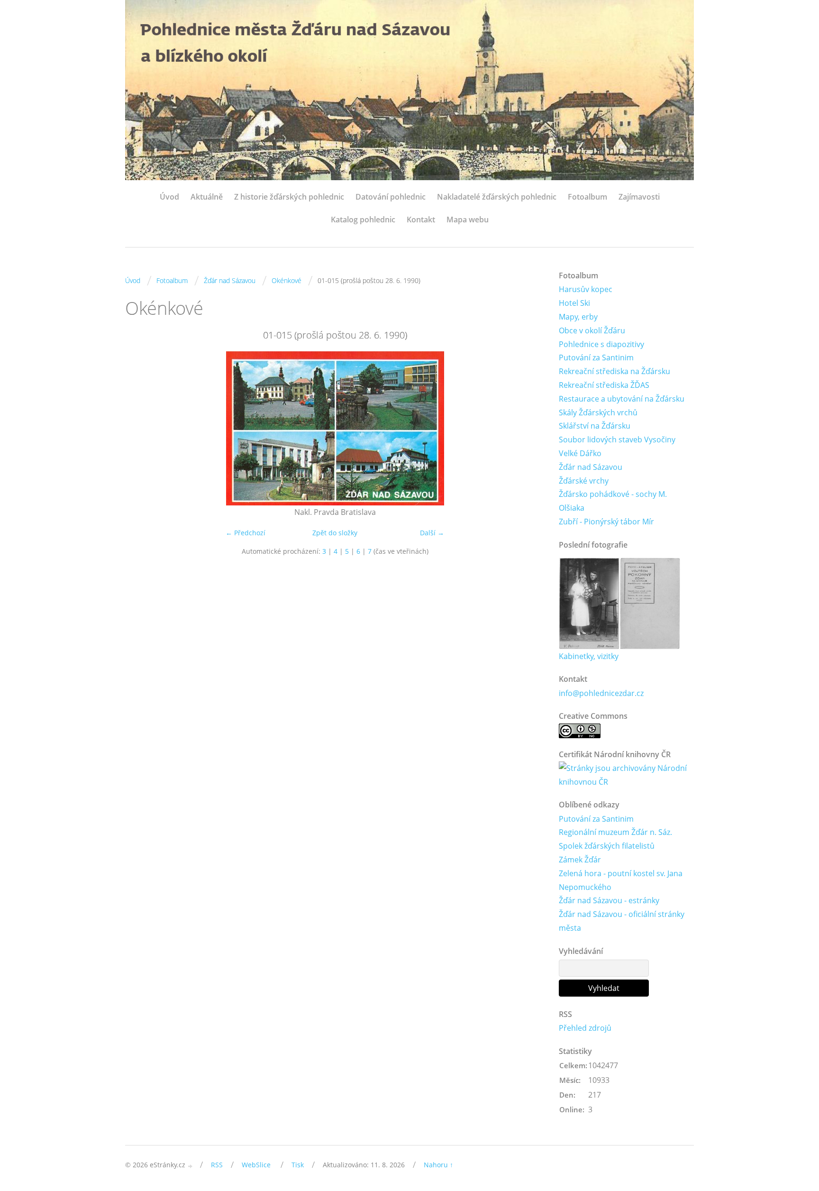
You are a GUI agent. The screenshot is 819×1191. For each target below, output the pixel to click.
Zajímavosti (639, 197)
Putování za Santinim (596, 357)
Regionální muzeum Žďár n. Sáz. (615, 832)
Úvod (169, 197)
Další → (432, 532)
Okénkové (286, 280)
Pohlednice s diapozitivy (601, 344)
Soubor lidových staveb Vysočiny (617, 439)
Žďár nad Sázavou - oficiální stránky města (621, 921)
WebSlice (256, 1164)
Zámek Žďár (580, 859)
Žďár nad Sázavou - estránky (609, 900)
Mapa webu (467, 219)
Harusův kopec (585, 289)
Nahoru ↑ (438, 1164)
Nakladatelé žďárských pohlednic (496, 197)
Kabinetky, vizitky (589, 656)
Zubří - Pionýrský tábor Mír (606, 521)
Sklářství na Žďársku (594, 426)
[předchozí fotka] (140, 428)
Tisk (297, 1164)
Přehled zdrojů (585, 1028)
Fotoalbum (587, 197)
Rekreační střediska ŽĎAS (604, 385)
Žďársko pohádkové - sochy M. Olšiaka (613, 501)
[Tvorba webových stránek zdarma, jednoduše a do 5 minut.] (190, 1165)
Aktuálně (207, 197)
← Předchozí (245, 532)
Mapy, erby (578, 316)
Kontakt (421, 219)
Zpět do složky (334, 532)
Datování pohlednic (390, 197)
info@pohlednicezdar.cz (601, 693)
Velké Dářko (580, 453)
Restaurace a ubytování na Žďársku (621, 399)
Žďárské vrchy (584, 481)
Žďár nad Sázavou (229, 280)
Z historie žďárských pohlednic (289, 197)
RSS (217, 1164)
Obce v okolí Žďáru (592, 330)
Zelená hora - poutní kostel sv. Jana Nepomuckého (620, 880)
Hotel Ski (574, 303)
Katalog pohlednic (363, 219)
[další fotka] (529, 428)
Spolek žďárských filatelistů (607, 846)
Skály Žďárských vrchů (598, 412)
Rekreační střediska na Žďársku (614, 371)
